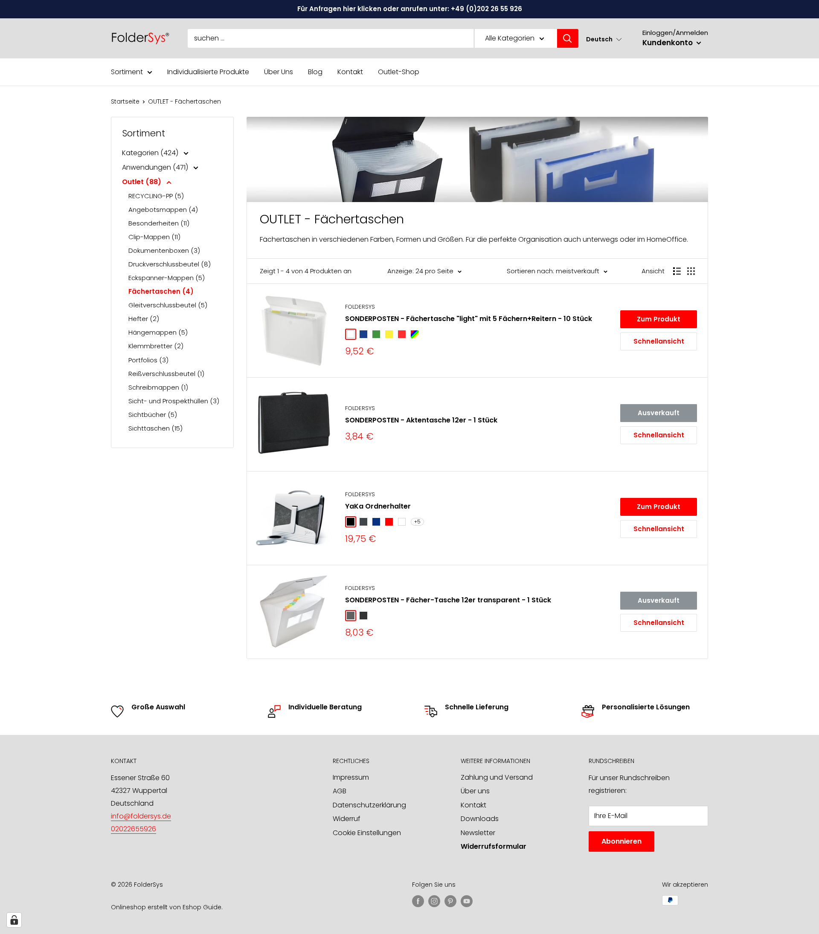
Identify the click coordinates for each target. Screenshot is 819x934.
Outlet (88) (142, 182)
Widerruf (346, 819)
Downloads (480, 819)
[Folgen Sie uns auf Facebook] (418, 901)
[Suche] (567, 38)
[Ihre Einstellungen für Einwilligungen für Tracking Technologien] (14, 920)
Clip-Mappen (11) (154, 236)
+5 (417, 521)
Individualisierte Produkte (208, 72)
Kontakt (350, 72)
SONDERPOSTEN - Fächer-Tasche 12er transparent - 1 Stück (448, 600)
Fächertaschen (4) (161, 291)
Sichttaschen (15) (155, 428)
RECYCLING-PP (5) (156, 195)
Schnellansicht (658, 341)
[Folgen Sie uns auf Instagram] (434, 901)
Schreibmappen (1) (158, 387)
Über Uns (278, 72)
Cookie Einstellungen (367, 833)
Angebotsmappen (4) (163, 209)
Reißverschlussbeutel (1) (166, 373)
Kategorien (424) (151, 153)
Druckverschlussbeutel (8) (169, 264)
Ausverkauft (659, 412)
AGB (339, 791)
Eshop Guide (202, 907)
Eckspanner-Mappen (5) (166, 277)
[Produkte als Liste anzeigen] (677, 271)
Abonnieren (621, 841)
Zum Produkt (658, 319)
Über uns (475, 791)
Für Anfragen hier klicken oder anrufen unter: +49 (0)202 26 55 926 (409, 8)
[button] (604, 39)
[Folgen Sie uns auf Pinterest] (450, 901)
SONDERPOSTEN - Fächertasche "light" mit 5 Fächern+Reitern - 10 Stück (468, 319)
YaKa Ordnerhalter (378, 506)
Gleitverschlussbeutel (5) (167, 305)
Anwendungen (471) (156, 167)
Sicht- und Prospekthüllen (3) (173, 400)
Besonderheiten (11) (158, 223)
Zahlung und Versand (497, 777)
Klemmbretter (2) (155, 345)
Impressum (351, 777)
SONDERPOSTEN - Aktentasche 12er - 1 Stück (421, 420)
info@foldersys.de (141, 816)
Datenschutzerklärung (369, 805)
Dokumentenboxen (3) (164, 250)
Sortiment (127, 72)
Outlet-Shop (398, 72)
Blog (315, 72)
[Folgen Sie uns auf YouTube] (467, 901)
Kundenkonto (668, 43)
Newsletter (478, 833)
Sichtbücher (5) (152, 414)
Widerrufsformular (493, 846)
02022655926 (133, 829)
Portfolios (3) (148, 360)
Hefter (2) (143, 318)
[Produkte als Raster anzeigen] (691, 271)
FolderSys (360, 307)
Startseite (125, 101)
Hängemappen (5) (158, 332)
